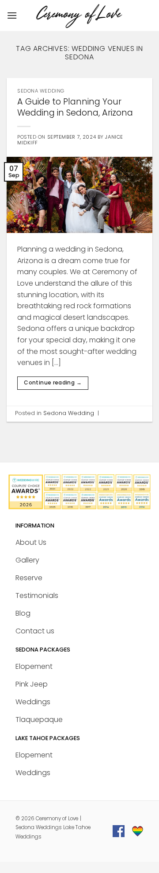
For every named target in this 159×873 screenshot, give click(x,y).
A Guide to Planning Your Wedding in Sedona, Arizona (75, 107)
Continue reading (53, 382)
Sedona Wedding (40, 90)
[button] (12, 15)
